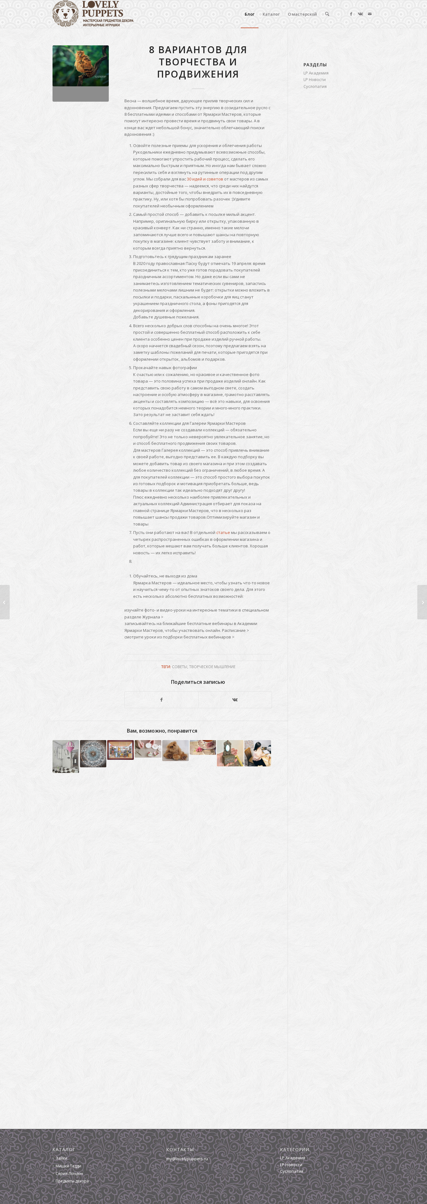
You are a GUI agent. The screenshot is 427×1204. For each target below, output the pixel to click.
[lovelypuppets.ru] (93, 14)
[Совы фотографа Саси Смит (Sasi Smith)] (5, 602)
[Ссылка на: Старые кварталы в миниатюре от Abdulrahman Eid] (230, 753)
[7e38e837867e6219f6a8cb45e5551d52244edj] (81, 73)
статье (223, 532)
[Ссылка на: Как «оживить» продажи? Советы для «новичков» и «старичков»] (203, 747)
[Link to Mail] (369, 13)
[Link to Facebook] (351, 13)
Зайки (61, 1158)
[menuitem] (250, 14)
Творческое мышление (212, 666)
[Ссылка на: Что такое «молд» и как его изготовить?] (148, 749)
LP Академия (316, 73)
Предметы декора (72, 1181)
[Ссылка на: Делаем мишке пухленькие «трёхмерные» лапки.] (175, 750)
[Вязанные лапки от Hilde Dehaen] (422, 602)
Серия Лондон (69, 1173)
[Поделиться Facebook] (161, 700)
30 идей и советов (205, 179)
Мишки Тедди (68, 1166)
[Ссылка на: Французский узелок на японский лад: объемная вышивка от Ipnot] (257, 753)
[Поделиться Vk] (235, 700)
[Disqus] (170, 871)
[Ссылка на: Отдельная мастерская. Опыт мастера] (120, 750)
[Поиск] (327, 14)
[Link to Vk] (360, 13)
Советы (179, 666)
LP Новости (315, 79)
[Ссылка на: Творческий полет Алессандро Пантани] (66, 756)
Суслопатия (315, 86)
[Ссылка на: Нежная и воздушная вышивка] (93, 753)
